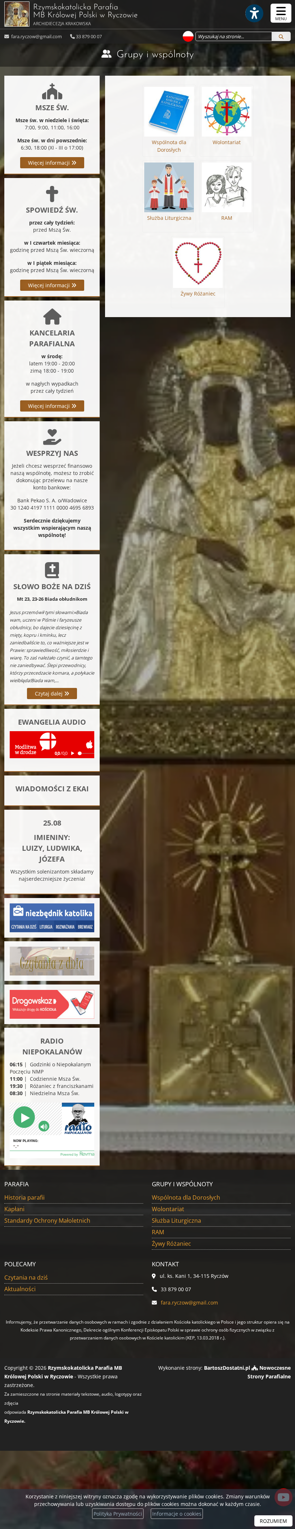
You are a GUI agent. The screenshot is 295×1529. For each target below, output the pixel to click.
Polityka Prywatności (118, 1513)
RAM (158, 1232)
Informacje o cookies (176, 1513)
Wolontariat (168, 1209)
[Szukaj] (281, 36)
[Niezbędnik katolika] (52, 917)
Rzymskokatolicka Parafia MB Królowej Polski (85, 15)
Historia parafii (24, 1197)
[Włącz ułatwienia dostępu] (254, 13)
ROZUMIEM (273, 1520)
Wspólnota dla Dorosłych (186, 1197)
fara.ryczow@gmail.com (36, 36)
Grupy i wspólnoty (155, 55)
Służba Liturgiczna (176, 1220)
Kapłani (14, 1209)
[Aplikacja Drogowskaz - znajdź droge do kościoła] (52, 1003)
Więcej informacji (49, 162)
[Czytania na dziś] (52, 960)
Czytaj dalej (49, 693)
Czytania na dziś (26, 1277)
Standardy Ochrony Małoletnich (47, 1220)
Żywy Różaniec (171, 1244)
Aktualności (20, 1289)
